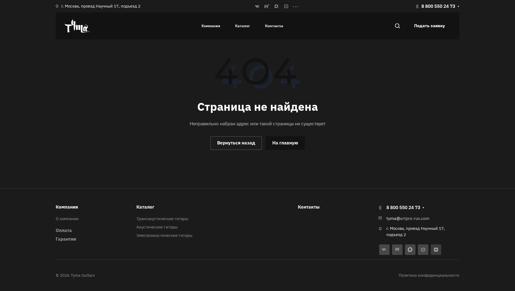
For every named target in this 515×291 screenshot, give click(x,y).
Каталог (145, 207)
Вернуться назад (236, 143)
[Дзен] (436, 249)
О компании (67, 218)
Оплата (64, 230)
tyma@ (393, 218)
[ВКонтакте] (257, 6)
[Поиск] (397, 26)
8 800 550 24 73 (438, 6)
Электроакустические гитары (164, 235)
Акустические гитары (157, 227)
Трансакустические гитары (162, 218)
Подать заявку (429, 25)
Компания (67, 207)
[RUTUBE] (266, 6)
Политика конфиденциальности (429, 275)
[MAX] (276, 6)
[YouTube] (286, 6)
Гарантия (66, 239)
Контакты (309, 207)
